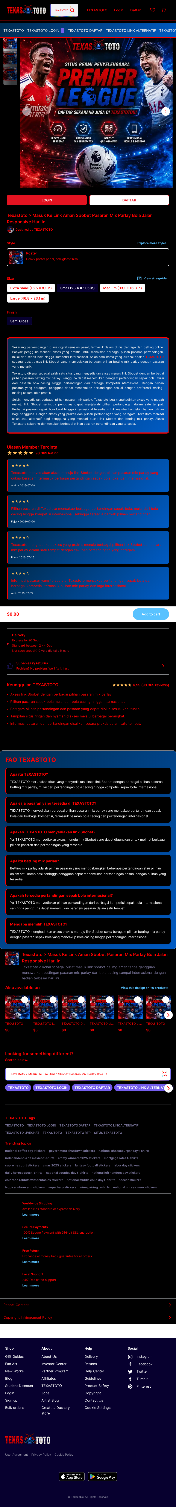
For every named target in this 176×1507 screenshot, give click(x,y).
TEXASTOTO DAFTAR (85, 30)
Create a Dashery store (55, 1410)
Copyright (93, 1393)
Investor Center (54, 1364)
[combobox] (64, 10)
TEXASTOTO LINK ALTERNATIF (131, 30)
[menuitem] (13, 30)
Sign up (11, 1400)
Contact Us (94, 1400)
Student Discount (19, 1386)
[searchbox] (88, 1074)
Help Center (94, 1371)
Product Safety (97, 1386)
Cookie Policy (64, 1454)
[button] (10, 42)
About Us (49, 1356)
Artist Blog (50, 1400)
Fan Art (11, 1364)
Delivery (91, 1356)
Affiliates (48, 1378)
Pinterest (144, 1386)
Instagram (145, 1356)
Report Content (16, 1305)
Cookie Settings (98, 1408)
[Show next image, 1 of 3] (165, 111)
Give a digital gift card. (54, 650)
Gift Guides (14, 1356)
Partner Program (54, 1371)
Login (9, 1393)
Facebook (145, 1364)
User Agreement (16, 1454)
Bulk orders (14, 1407)
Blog (8, 1378)
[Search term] (72, 10)
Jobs (45, 1393)
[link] (18, 1087)
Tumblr (142, 1379)
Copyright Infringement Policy (27, 1317)
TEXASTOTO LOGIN (43, 30)
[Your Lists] (152, 10)
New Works (14, 1371)
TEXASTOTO (13, 30)
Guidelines (93, 1378)
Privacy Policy (41, 1454)
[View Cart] (164, 10)
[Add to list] (24, 999)
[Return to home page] (26, 10)
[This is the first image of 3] (26, 111)
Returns (91, 1364)
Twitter (142, 1371)
